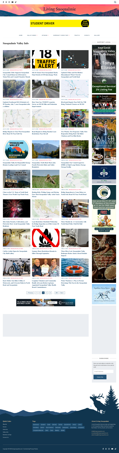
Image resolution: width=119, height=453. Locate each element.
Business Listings (7, 434)
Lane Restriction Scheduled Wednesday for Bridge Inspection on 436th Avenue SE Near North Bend (45, 224)
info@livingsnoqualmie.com (98, 431)
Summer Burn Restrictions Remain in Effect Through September (44, 252)
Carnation (43, 424)
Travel (51, 430)
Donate (4, 426)
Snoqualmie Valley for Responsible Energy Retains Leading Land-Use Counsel (16, 164)
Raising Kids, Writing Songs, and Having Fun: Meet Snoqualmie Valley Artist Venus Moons (45, 194)
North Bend (35, 427)
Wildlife (62, 430)
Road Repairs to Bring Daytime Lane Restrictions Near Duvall (44, 132)
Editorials (54, 424)
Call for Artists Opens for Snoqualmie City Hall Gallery (15, 252)
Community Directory (61, 35)
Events (87, 35)
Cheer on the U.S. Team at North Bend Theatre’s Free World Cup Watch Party (16, 193)
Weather (5, 424)
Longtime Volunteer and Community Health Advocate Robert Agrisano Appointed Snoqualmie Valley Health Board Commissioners (44, 284)
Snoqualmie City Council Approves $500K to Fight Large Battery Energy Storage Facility (73, 165)
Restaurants (65, 427)
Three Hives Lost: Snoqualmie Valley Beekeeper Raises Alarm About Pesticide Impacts (74, 253)
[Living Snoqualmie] (59, 9)
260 (57, 292)
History (74, 424)
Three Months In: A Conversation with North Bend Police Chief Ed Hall (73, 223)
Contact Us (5, 437)
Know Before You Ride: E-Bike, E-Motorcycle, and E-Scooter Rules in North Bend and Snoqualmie (16, 283)
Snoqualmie (81, 427)
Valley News (31, 35)
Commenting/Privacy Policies (30, 449)
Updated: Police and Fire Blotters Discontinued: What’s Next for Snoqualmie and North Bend (72, 74)
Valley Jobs (5, 432)
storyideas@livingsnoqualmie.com (99, 433)
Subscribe (100, 377)
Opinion (44, 35)
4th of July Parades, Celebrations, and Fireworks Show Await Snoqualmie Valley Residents (16, 224)
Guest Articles (67, 424)
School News (73, 427)
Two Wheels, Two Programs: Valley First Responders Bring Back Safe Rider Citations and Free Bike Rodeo (74, 133)
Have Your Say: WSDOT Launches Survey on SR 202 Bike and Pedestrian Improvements (44, 104)
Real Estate (58, 427)
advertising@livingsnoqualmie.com (99, 435)
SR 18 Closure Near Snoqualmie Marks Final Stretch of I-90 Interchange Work (45, 73)
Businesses (71, 129)
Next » (62, 292)
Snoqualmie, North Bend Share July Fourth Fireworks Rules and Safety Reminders (44, 165)
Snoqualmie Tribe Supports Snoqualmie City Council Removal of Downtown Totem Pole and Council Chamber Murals (16, 74)
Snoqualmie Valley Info (16, 70)
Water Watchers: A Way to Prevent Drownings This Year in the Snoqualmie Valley (74, 283)
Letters (80, 424)
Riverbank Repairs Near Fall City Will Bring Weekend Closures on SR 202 (73, 103)
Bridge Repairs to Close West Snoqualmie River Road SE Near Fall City (16, 132)
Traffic (77, 35)
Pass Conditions (49, 427)
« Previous (30, 292)
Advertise (5, 429)
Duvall (48, 424)
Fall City (60, 424)
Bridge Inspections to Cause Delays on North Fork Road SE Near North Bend (74, 193)
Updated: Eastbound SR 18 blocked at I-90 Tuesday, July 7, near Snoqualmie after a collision (16, 104)
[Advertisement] (46, 325)
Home (21, 35)
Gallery (97, 35)
